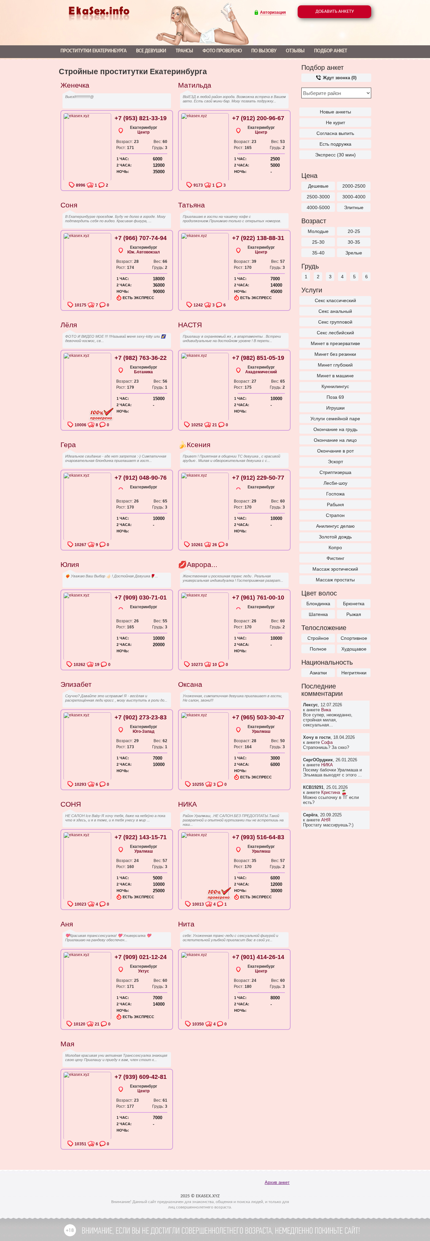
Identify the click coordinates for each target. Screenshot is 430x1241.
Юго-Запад (144, 731)
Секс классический (335, 300)
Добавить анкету (334, 11)
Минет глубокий (335, 365)
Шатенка (318, 614)
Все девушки (151, 51)
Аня (66, 924)
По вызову (263, 51)
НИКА (327, 764)
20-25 (354, 231)
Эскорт (335, 461)
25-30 (318, 242)
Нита (186, 924)
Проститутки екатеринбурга (93, 51)
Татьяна (191, 205)
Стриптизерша (335, 472)
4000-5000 (318, 207)
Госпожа (335, 493)
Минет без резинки (335, 354)
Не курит (335, 122)
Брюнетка (353, 603)
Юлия (69, 564)
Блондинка (318, 603)
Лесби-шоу (335, 483)
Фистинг (335, 558)
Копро (335, 547)
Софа (327, 742)
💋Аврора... (197, 564)
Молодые (318, 231)
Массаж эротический (335, 569)
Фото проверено (222, 51)
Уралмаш (261, 731)
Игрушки (335, 408)
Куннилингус (335, 386)
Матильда (194, 85)
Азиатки (318, 672)
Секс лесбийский (335, 332)
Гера (68, 444)
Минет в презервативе (335, 343)
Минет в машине (335, 375)
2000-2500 (354, 186)
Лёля (68, 325)
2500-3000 (318, 196)
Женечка (74, 85)
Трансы (184, 51)
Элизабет (76, 684)
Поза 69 (335, 397)
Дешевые (318, 186)
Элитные (353, 207)
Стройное (318, 638)
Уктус (143, 971)
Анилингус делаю (335, 526)
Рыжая (353, 614)
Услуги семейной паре (335, 418)
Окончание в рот (335, 451)
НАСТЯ (190, 325)
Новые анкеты (335, 111)
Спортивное (354, 638)
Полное (318, 649)
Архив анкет (277, 1182)
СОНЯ (70, 804)
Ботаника (143, 372)
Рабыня (335, 504)
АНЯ (325, 819)
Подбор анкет (330, 51)
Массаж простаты (335, 579)
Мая (67, 1044)
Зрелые (353, 252)
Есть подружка (335, 144)
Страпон (335, 515)
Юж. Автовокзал (143, 252)
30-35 (354, 242)
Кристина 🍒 (334, 792)
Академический (261, 372)
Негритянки (354, 672)
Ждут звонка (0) (338, 77)
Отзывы (295, 51)
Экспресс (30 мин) (335, 154)
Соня (68, 205)
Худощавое (354, 649)
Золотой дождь (335, 536)
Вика (326, 709)
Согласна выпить (335, 133)
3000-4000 (354, 196)
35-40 (318, 252)
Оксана (190, 684)
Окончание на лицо (335, 440)
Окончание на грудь (335, 429)
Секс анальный (335, 311)
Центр (143, 132)
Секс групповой (335, 322)
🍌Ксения (194, 444)
